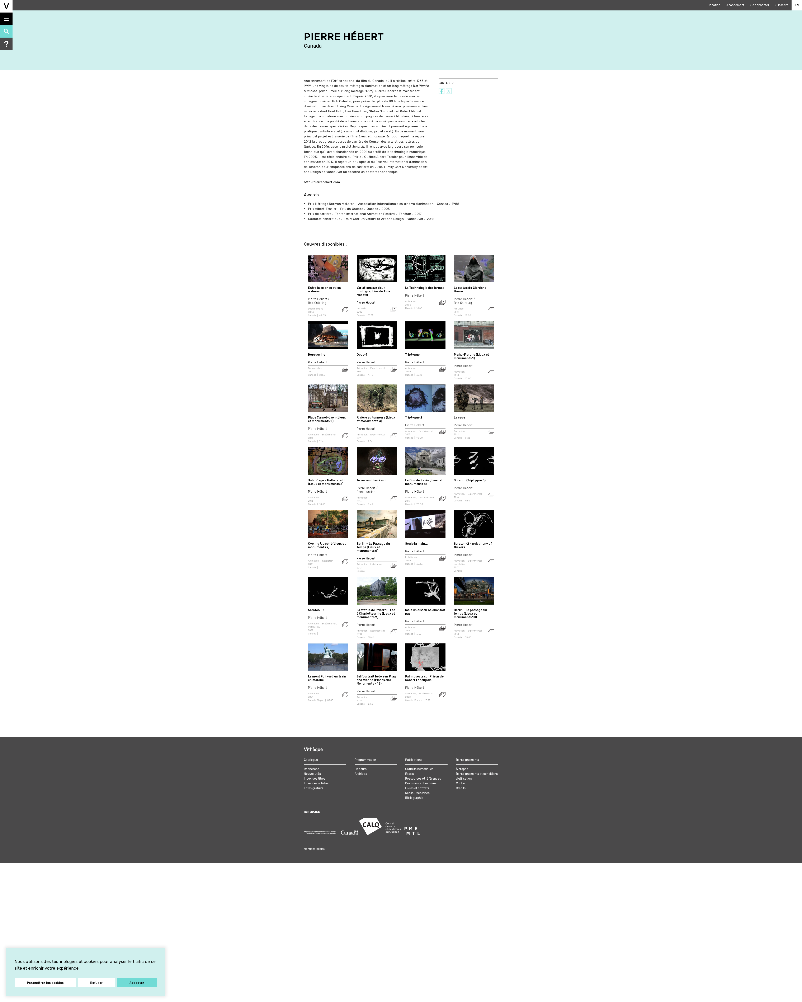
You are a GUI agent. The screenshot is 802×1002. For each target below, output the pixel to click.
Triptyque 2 (413, 417)
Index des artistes (316, 783)
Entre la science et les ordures (324, 289)
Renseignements (467, 760)
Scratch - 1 (316, 610)
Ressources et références (423, 778)
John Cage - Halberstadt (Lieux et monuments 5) (326, 482)
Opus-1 (362, 354)
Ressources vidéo (417, 793)
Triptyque (412, 354)
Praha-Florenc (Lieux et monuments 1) (471, 356)
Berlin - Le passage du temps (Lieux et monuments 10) (470, 613)
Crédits (461, 788)
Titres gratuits (313, 788)
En (797, 5)
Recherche (312, 769)
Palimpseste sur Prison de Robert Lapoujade (424, 678)
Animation (410, 301)
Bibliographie (414, 798)
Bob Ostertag (317, 303)
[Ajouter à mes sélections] (345, 309)
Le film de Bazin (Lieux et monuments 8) (424, 482)
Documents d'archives (421, 783)
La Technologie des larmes (424, 288)
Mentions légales (314, 848)
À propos (462, 769)
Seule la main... (416, 543)
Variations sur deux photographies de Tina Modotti (373, 291)
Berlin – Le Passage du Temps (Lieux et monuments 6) (373, 547)
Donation (714, 5)
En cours (361, 769)
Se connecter (759, 5)
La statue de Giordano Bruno (470, 289)
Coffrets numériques (419, 769)
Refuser (96, 983)
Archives (361, 774)
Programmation (365, 760)
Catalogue (311, 760)
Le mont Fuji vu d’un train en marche (327, 678)
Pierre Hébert (317, 299)
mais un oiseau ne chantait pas (425, 611)
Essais (409, 774)
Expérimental (377, 368)
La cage (459, 417)
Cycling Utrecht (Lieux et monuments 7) (327, 545)
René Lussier (366, 492)
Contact (461, 783)
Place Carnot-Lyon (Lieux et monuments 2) (327, 419)
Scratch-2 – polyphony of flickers (473, 545)
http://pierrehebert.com (322, 182)
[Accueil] (6, 6)
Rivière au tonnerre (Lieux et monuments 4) (376, 419)
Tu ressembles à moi (372, 480)
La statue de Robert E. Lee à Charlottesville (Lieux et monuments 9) (376, 613)
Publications (413, 760)
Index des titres (314, 778)
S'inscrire (781, 5)
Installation (327, 560)
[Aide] (6, 44)
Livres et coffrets (417, 788)
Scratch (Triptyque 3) (470, 480)
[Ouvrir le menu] (6, 19)
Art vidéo (362, 308)
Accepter (136, 983)
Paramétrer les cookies (45, 983)
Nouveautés (312, 774)
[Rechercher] (6, 31)
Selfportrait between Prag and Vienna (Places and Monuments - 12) (376, 680)
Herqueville (316, 354)
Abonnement (735, 5)
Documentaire (315, 308)
